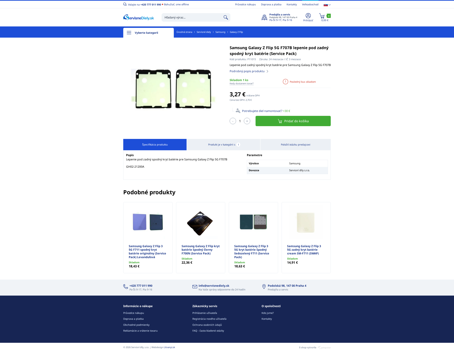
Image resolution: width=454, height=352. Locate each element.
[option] (173, 89)
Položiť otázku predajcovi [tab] (295, 144)
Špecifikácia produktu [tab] (155, 144)
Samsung (220, 32)
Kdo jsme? (268, 313)
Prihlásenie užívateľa (204, 313)
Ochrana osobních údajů (207, 324)
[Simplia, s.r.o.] (324, 347)
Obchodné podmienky (136, 324)
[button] (327, 4)
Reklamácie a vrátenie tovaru (140, 330)
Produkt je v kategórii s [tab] (223, 144)
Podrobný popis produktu (247, 71)
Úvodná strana (184, 32)
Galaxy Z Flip (236, 32)
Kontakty (292, 4)
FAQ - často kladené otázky (208, 330)
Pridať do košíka (296, 121)
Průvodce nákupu (245, 4)
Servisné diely (204, 32)
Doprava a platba (271, 4)
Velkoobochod (310, 4)
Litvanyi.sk (169, 347)
